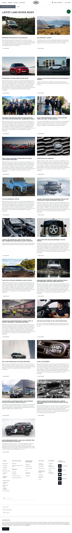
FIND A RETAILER (6, 490)
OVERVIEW (14, 463)
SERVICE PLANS (29, 466)
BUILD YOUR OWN (6, 471)
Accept (6, 528)
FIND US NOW (41, 468)
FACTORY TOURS (52, 468)
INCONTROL (14, 473)
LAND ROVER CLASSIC (41, 477)
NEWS (40, 479)
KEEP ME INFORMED (5, 489)
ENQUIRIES (41, 466)
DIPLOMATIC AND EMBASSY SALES (17, 466)
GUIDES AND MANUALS (17, 477)
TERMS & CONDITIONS (7, 509)
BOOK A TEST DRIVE (5, 486)
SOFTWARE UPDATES (16, 475)
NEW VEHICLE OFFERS (5, 483)
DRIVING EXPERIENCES (51, 466)
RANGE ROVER (5, 463)
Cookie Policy (27, 525)
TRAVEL (50, 470)
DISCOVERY (5, 467)
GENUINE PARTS (29, 468)
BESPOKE (5, 469)
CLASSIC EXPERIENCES (51, 473)
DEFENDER (5, 465)
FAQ (26, 470)
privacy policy (65, 524)
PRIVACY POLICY (6, 512)
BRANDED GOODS (6, 480)
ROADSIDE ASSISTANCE (41, 464)
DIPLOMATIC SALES (5, 473)
